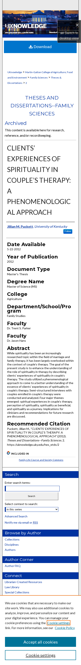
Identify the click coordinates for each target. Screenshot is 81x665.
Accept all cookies (40, 641)
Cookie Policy (65, 628)
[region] (40, 630)
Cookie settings (58, 623)
